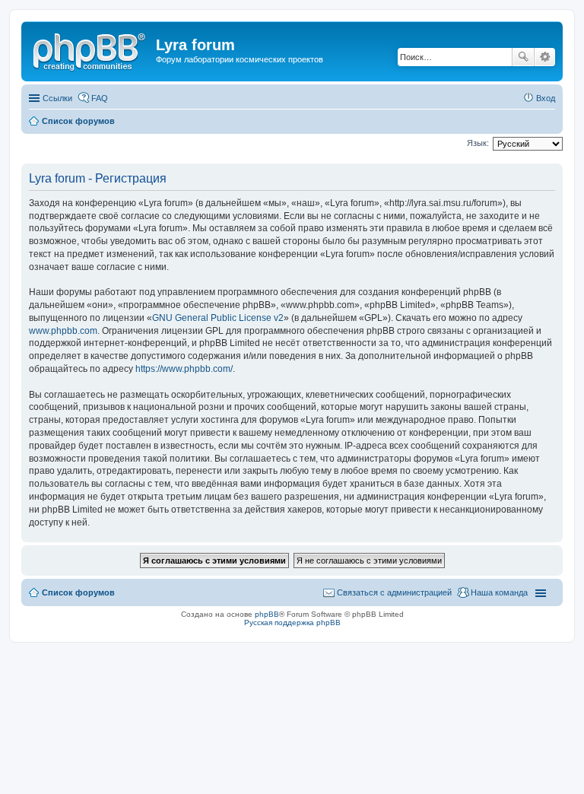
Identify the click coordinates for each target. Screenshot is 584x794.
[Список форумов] (90, 49)
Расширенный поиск (545, 57)
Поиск (523, 57)
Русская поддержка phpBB (292, 622)
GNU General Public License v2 (218, 318)
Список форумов (78, 592)
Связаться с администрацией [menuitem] (394, 592)
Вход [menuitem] (545, 98)
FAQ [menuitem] (99, 98)
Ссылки (57, 98)
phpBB (267, 614)
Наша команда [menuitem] (499, 592)
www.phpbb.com (63, 331)
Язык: (478, 143)
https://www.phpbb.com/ (184, 369)
